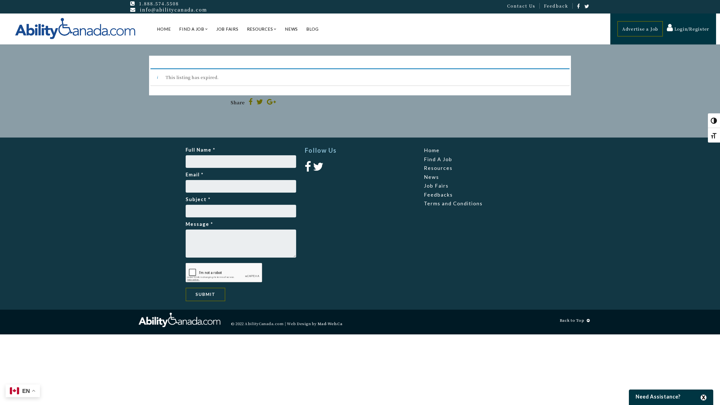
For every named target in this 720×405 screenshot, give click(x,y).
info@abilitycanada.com (173, 9)
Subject (198, 199)
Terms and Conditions (453, 203)
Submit (205, 294)
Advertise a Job (640, 29)
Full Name (200, 150)
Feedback (556, 6)
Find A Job (191, 29)
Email (195, 174)
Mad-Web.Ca (330, 323)
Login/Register (691, 29)
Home (164, 29)
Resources (260, 29)
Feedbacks (438, 195)
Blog (312, 29)
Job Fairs (227, 29)
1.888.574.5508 (159, 3)
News (291, 29)
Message (199, 224)
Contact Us (521, 6)
